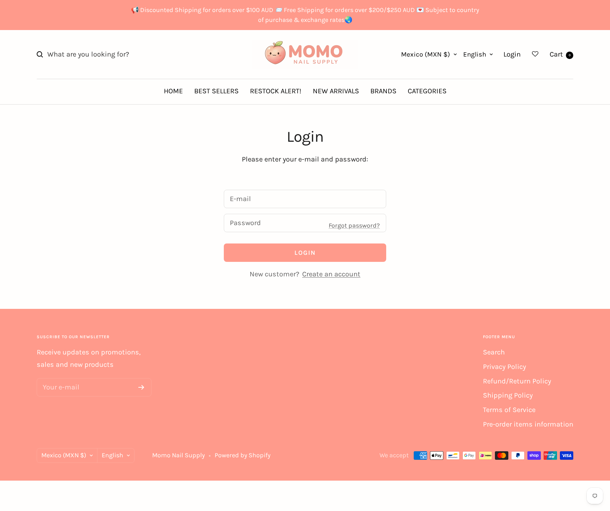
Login (512, 54)
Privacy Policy (504, 367)
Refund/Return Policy (517, 381)
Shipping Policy (508, 395)
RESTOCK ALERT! (275, 91)
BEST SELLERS (216, 91)
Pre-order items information (528, 424)
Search (494, 352)
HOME (173, 91)
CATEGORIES (427, 91)
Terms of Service (509, 410)
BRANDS (383, 91)
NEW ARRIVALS (336, 91)
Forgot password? (354, 225)
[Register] (141, 387)
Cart (560, 54)
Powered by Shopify (242, 455)
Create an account (331, 274)
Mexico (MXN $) (425, 54)
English (474, 54)
